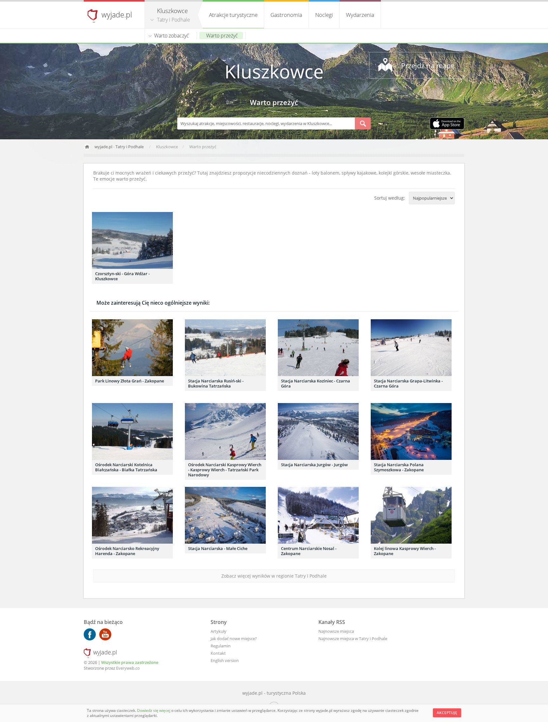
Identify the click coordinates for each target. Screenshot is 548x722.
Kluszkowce (274, 71)
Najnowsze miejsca (336, 631)
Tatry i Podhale (173, 19)
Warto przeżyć (222, 35)
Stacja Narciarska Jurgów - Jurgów (314, 464)
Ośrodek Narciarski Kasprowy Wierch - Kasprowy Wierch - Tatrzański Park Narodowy (224, 469)
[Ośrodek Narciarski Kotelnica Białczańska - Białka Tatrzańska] (132, 431)
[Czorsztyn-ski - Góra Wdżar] (132, 240)
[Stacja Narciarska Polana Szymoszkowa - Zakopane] (411, 431)
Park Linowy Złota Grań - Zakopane (129, 380)
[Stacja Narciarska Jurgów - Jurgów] (318, 431)
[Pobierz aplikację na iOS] (447, 124)
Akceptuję (447, 712)
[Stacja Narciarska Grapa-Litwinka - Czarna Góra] (411, 347)
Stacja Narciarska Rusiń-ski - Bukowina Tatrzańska (216, 383)
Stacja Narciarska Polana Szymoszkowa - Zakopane (399, 467)
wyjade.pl (116, 15)
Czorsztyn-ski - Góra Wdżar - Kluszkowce (122, 276)
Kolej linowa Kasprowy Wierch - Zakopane (405, 551)
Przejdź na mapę (427, 65)
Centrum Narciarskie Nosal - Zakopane (308, 551)
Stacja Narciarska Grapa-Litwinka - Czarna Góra (408, 383)
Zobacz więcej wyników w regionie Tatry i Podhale (274, 576)
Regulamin (221, 646)
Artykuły (218, 631)
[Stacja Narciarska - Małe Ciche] (225, 515)
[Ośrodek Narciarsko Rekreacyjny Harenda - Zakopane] (132, 515)
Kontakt (218, 653)
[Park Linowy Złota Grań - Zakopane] (132, 347)
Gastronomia (286, 14)
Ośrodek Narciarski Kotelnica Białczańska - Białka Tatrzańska (126, 467)
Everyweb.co (128, 668)
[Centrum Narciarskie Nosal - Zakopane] (318, 515)
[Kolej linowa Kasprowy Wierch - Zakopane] (411, 515)
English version (225, 660)
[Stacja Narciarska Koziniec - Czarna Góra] (318, 347)
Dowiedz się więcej (154, 710)
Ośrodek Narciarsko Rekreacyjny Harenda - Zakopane (127, 551)
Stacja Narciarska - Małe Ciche (217, 548)
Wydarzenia (360, 14)
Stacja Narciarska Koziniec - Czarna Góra (315, 383)
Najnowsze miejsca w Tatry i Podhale (352, 638)
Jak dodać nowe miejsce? (234, 638)
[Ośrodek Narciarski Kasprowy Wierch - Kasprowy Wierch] (225, 431)
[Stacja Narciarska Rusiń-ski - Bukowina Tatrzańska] (225, 347)
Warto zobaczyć (171, 35)
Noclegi (324, 14)
